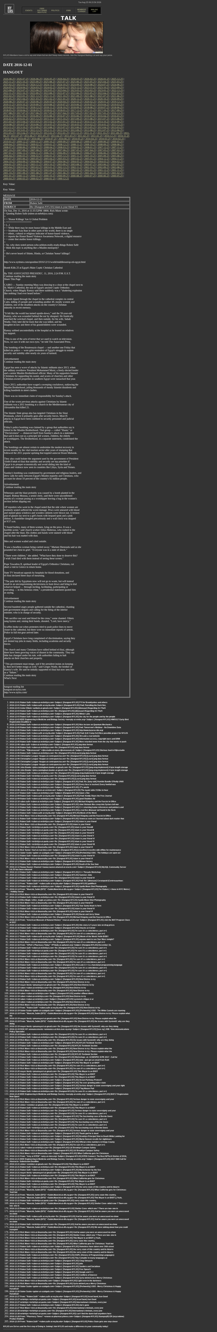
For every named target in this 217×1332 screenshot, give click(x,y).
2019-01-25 (22, 107)
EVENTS (28, 10)
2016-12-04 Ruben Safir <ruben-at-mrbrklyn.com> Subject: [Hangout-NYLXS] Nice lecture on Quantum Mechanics (61, 724)
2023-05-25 (49, 90)
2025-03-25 (117, 81)
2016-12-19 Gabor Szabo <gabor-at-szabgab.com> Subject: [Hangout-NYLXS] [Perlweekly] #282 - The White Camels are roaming (67, 1010)
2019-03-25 (117, 104)
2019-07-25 (63, 104)
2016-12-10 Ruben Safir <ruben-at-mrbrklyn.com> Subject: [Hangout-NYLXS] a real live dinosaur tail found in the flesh (62, 810)
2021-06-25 (117, 96)
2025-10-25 (22, 81)
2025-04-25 (103, 81)
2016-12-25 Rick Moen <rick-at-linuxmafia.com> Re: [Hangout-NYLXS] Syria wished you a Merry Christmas (58, 1283)
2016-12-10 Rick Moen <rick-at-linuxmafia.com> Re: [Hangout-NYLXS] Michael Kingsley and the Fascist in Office (60, 816)
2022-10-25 (22, 93)
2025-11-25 (9, 81)
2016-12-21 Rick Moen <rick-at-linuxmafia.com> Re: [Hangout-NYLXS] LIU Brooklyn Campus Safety (54, 1150)
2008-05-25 (36, 147)
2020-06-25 (36, 101)
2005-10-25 (90, 156)
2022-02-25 (9, 96)
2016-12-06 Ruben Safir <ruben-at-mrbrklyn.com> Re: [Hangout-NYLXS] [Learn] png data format (53, 753)
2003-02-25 (36, 167)
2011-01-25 (96, 136)
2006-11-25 (36, 153)
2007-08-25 (36, 150)
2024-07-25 (103, 84)
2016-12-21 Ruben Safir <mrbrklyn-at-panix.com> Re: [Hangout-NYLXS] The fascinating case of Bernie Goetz (59, 1128)
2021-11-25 (49, 96)
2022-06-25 (76, 93)
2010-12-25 (110, 136)
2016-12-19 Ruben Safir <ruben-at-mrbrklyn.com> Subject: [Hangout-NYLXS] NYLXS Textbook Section (56, 1043)
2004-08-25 (36, 161)
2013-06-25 (76, 127)
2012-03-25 (36, 133)
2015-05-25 (9, 121)
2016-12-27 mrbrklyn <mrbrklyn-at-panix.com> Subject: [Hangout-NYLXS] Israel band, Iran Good (53, 1299)
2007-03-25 (103, 150)
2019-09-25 (36, 104)
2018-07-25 (103, 107)
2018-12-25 (36, 107)
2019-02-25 (9, 107)
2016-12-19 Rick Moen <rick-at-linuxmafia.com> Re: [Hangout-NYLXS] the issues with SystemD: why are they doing (62, 1040)
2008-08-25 (117, 144)
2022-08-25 (49, 93)
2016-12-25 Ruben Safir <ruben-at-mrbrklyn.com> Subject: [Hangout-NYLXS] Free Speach (50, 1269)
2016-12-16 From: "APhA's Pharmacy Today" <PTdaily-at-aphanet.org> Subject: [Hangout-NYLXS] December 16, (60, 945)
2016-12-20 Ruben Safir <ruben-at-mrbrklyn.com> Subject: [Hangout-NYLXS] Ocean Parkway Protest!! (56, 1080)
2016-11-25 (9, 116)
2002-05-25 (36, 170)
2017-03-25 (76, 113)
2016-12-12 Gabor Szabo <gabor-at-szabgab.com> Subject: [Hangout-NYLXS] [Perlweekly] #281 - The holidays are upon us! (65, 853)
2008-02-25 (76, 147)
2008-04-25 (49, 147)
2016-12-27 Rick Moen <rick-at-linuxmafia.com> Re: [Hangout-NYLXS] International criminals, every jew (56, 1308)
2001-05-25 (76, 173)
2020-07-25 (22, 101)
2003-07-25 (90, 164)
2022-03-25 (117, 93)
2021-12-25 (36, 96)
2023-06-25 (36, 90)
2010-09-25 (24, 138)
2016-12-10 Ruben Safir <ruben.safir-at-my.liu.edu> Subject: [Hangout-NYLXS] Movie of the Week (53, 813)
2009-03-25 (22, 144)
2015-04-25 (22, 121)
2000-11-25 (36, 175)
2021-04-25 (22, 99)
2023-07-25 (22, 90)
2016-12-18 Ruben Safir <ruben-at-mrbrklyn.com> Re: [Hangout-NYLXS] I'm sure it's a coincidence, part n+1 (58, 948)
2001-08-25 (36, 173)
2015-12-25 (36, 118)
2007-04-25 (90, 150)
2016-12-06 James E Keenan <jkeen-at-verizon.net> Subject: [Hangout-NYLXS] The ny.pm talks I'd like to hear (59, 790)
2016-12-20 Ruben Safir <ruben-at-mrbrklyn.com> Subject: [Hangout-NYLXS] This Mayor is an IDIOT (54, 1063)
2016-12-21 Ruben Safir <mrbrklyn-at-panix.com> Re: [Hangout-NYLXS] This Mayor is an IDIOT (52, 1181)
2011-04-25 (56, 136)
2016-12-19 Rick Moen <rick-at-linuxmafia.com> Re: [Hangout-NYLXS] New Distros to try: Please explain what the (61, 1048)
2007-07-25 (49, 150)
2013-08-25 (49, 127)
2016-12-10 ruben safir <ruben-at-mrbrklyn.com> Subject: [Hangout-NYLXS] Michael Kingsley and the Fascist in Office (63, 801)
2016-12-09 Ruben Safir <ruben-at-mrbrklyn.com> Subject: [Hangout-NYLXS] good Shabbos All (52, 799)
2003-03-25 (22, 167)
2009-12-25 (22, 141)
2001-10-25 (9, 173)
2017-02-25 (90, 113)
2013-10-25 (22, 127)
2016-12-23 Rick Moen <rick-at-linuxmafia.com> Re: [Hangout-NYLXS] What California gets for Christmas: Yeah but (61, 1244)
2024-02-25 (49, 87)
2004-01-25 (9, 164)
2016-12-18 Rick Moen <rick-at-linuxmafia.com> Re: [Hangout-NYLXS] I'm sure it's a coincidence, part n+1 (57, 942)
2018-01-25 (63, 110)
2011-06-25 (30, 136)
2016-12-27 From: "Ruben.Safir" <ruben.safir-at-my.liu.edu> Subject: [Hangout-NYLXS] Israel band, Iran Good (59, 1296)
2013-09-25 (36, 127)
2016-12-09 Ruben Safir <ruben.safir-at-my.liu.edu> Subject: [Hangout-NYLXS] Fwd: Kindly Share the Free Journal (61, 796)
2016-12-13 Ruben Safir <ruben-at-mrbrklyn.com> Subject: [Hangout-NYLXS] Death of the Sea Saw (54, 864)
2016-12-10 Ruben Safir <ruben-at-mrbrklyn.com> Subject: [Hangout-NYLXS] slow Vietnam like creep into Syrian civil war (64, 804)
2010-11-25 (123, 136)
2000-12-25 (22, 175)
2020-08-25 (9, 101)
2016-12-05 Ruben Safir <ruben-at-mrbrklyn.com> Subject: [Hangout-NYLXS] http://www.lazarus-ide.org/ (56, 730)
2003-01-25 (49, 167)
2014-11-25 (90, 121)
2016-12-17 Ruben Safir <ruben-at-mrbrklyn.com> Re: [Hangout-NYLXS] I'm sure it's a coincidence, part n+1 (58, 931)
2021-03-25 (36, 99)
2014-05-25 (49, 124)
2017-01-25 (103, 113)
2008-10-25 (90, 144)
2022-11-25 (9, 93)
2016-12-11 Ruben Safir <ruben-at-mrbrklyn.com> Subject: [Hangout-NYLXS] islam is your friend (53, 821)
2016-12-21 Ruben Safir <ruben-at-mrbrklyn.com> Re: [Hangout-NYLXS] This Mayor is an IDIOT (52, 1167)
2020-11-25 (90, 99)
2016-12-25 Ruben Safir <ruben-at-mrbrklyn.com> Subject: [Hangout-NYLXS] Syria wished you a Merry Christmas (61, 1278)
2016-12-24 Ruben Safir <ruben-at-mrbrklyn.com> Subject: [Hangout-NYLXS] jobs (46, 1263)
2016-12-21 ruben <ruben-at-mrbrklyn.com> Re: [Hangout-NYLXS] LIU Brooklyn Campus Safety (53, 1148)
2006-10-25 (49, 153)
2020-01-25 (103, 101)
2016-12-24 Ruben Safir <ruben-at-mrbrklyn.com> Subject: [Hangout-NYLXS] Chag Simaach (51, 1261)
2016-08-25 (49, 116)
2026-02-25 (90, 79)
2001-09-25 (22, 173)
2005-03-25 (63, 158)
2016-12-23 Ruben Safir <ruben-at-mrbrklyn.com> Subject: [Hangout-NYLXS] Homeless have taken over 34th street (62, 1246)
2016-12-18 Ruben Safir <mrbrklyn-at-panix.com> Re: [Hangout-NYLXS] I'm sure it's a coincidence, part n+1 (58, 951)
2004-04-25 (90, 161)
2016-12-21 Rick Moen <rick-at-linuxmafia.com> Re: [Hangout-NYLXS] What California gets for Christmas (57, 1178)
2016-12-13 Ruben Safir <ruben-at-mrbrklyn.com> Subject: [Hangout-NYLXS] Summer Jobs (51, 875)
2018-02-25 (49, 110)
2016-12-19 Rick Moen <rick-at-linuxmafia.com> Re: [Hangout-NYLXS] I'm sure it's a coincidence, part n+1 (57, 973)
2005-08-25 (117, 156)
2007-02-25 (117, 150)
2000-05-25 (117, 175)
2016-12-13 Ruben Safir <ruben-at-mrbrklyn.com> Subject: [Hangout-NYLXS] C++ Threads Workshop (55, 872)
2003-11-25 (36, 164)
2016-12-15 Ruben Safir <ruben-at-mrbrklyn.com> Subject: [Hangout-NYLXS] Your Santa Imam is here (55, 906)
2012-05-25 (9, 133)
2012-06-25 (117, 130)
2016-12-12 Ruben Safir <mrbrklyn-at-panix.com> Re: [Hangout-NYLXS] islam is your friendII (51, 827)
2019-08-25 (49, 104)
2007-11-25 (117, 147)
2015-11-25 (49, 118)
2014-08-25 (9, 124)
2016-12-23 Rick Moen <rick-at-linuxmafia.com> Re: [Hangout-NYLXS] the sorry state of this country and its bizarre (61, 1249)
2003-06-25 (103, 164)
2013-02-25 (9, 130)
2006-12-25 (22, 153)
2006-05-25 (117, 153)
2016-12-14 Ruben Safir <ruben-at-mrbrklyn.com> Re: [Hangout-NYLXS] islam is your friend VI (52, 878)
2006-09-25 (63, 153)
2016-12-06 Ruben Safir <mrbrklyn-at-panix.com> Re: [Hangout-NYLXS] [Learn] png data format (53, 776)
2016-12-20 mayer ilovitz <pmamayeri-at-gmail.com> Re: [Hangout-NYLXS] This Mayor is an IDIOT (54, 1071)
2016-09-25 (36, 116)
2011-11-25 (89, 133)
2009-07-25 (90, 141)
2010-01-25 (9, 141)
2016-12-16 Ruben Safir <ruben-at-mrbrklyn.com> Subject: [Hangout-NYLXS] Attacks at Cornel (52, 928)
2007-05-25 (76, 150)
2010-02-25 (118, 138)
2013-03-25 (117, 127)
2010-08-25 (37, 138)
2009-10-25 (49, 141)
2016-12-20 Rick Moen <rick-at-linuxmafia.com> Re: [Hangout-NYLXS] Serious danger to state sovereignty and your (62, 1099)
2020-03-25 (76, 101)
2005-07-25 (9, 158)
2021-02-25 (49, 99)
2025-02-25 (9, 84)
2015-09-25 (76, 118)
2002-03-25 (63, 170)
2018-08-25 (90, 107)
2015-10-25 (63, 118)
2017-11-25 (90, 110)
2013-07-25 (63, 127)
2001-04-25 (90, 173)
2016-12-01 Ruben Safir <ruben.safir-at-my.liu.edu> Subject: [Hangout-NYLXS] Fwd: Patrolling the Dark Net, (58, 705)
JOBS (68, 10)
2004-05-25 (76, 161)
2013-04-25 (103, 127)
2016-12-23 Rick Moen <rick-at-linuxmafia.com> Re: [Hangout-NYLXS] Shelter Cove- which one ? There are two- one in (63, 1235)
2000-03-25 (22, 178)
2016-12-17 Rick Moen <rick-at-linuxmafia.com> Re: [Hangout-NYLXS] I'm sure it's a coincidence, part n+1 (57, 933)
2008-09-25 (103, 144)
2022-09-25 (36, 93)
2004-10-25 (9, 161)
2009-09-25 (63, 141)
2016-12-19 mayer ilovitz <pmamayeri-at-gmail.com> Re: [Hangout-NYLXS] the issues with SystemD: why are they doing (64, 1026)
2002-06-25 (22, 170)
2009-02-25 (36, 144)
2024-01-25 (63, 87)
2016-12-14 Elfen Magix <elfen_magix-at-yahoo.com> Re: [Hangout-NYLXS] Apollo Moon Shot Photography (58, 900)
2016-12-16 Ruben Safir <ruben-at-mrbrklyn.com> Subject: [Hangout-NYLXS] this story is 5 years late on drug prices (62, 925)
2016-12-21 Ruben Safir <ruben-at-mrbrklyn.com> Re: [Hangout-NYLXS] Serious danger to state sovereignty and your (63, 1111)
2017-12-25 (76, 110)
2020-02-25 (90, 101)
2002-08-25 (117, 167)
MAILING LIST (94, 10)
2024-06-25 (117, 84)
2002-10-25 (90, 167)
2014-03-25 (76, 124)
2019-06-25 (76, 104)
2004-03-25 (103, 161)
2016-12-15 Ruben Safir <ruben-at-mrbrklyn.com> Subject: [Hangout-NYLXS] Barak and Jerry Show (54, 914)
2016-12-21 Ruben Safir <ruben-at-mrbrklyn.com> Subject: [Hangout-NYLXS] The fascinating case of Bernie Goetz (61, 1116)
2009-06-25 (103, 141)
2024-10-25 (63, 84)
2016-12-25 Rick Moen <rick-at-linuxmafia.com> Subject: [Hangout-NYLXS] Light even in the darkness (55, 1281)
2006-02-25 (36, 156)
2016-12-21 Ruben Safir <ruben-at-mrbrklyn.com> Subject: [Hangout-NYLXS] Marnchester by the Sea (55, 1170)
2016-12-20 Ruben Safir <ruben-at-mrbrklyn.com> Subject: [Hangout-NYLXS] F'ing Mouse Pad (52, 1088)
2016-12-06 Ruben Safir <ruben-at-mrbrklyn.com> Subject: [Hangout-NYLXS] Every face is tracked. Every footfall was (63, 784)
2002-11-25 (76, 167)
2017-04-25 (63, 113)
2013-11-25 (9, 127)
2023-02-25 (90, 90)
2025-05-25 (90, 81)
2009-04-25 (9, 144)
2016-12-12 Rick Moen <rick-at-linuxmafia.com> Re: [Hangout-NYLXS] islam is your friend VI (51, 847)
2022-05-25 (90, 93)
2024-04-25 (22, 87)
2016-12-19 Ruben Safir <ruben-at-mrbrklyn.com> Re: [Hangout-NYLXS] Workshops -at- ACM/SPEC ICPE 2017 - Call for (63, 1057)
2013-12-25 (117, 124)
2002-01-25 (90, 170)
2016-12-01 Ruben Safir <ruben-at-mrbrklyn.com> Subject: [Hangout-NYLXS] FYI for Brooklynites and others (58, 702)
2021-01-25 (63, 99)
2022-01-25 (22, 96)
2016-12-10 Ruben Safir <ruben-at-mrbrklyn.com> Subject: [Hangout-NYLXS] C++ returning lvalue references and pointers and (67, 807)
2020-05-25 (49, 101)
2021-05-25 (9, 99)
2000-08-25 (76, 175)
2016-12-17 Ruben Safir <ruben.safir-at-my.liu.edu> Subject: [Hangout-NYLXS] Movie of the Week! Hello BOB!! (59, 936)
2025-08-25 (49, 81)
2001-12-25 (103, 170)
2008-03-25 (63, 147)
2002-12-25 (63, 167)
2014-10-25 (103, 121)
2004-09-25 (22, 161)
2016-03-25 (117, 116)
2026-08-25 (9, 79)
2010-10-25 (10, 138)
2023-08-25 (9, 90)
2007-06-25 (63, 150)
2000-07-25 (90, 175)
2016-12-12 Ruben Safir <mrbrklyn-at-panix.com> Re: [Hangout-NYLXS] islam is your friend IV (52, 833)
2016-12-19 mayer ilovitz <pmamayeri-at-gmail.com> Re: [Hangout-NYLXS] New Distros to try (52, 985)
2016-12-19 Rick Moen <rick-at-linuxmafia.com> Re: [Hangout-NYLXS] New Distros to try (50, 982)
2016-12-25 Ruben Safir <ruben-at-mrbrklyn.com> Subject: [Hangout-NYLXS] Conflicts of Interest (53, 1275)
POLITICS (55, 10)
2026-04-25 (63, 79)
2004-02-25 (117, 161)
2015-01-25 (63, 121)
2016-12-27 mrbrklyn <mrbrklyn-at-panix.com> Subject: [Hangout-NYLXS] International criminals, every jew (58, 1302)
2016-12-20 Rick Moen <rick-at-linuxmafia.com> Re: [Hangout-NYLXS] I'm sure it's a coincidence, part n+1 (57, 1066)
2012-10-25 (63, 130)
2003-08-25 (76, 164)
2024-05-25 (9, 87)
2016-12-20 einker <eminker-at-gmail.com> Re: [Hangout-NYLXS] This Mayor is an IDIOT (49, 1105)
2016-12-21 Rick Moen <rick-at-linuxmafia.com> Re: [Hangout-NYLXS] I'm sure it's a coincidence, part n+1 (57, 1145)
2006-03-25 (22, 156)
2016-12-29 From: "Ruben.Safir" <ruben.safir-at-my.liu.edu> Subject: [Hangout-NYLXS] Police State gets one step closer (64, 1321)
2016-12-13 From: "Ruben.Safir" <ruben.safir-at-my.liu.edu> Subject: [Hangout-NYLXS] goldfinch (53, 883)
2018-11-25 (49, 107)
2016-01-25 (22, 118)
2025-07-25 (63, 81)
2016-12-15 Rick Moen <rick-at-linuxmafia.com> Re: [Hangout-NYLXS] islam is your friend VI (51, 903)
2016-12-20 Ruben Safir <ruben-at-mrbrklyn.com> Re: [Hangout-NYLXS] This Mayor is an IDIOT (52, 1074)
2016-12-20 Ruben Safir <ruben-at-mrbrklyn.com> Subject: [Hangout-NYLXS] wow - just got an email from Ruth (59, 1060)
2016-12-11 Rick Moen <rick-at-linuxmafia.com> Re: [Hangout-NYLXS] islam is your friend (50, 824)
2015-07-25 (103, 118)
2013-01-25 (22, 130)
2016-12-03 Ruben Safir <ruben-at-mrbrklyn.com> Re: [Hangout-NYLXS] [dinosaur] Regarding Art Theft (56, 711)
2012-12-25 (36, 130)
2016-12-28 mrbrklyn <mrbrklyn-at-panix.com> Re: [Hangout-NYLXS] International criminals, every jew (56, 1311)
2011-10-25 (103, 133)
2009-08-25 (76, 141)
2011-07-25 (16, 136)
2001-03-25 (103, 173)
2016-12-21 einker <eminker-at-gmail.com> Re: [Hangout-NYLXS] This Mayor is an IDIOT (49, 1164)
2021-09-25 (76, 96)
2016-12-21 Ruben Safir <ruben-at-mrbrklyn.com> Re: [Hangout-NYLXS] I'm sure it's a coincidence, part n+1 (58, 1113)
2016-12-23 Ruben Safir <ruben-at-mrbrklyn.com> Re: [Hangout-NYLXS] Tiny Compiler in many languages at (58, 1258)
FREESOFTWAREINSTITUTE (42, 10)
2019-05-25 (90, 104)
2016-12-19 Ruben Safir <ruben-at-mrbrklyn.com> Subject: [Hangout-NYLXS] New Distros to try (53, 979)
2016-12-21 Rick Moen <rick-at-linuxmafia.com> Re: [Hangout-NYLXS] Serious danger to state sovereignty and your (62, 1130)
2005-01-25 (90, 158)
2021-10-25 (63, 96)
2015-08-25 (90, 118)
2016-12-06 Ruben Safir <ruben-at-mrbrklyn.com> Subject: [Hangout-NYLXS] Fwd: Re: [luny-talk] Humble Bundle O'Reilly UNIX (67, 781)
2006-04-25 (9, 156)
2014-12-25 (76, 121)
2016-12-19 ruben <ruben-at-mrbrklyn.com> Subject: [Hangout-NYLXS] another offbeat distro (51, 993)
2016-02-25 (9, 118)
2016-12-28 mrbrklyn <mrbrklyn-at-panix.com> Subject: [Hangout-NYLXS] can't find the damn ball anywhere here (60, 1314)
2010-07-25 (51, 138)
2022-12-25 (117, 90)
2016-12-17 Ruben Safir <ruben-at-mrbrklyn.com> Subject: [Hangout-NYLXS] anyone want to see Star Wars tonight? (62, 939)
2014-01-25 (103, 124)
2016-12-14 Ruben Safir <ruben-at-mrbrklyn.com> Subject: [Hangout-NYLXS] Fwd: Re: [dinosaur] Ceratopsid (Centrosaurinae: (66, 881)
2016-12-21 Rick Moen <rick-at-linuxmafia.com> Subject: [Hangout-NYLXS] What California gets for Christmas (59, 1153)
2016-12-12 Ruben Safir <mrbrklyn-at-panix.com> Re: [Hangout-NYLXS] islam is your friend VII (52, 844)
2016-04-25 (103, 116)
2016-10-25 (22, 116)
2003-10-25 (49, 164)
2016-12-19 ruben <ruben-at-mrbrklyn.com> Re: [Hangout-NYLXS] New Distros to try (48, 988)
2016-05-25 (90, 116)
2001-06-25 (63, 173)
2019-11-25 (9, 104)
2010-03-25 (105, 138)
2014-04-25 (63, 124)
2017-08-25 (9, 113)
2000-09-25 (63, 175)
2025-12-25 (117, 79)
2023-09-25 (117, 87)
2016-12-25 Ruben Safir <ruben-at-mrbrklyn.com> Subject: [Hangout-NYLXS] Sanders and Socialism (55, 1266)
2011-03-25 (70, 136)
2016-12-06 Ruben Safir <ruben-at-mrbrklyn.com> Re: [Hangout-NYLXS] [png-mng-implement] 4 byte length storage (62, 773)
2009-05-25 (117, 141)
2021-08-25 (90, 96)
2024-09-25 (76, 84)
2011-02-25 (83, 136)
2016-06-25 (76, 116)
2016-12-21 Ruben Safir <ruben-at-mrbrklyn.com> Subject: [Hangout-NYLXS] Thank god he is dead (54, 1133)
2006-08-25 (76, 153)
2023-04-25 (63, 90)
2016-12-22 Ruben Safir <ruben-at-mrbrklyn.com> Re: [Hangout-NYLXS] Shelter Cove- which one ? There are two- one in (64, 1208)
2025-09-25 (36, 81)
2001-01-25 (9, 175)
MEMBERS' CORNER (81, 10)
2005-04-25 (49, 158)
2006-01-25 (49, 156)
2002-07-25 (9, 170)
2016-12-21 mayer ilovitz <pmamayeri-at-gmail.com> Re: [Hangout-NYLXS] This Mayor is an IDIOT (54, 1173)
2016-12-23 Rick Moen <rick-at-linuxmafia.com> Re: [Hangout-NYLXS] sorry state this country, (52, 1241)
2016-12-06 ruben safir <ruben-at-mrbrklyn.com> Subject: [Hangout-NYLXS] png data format (51, 744)
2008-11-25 (76, 144)
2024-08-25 (90, 84)
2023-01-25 (103, 90)
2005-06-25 (22, 158)
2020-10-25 (103, 99)
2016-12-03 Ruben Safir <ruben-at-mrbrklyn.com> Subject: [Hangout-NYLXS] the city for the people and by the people (62, 717)
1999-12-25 (63, 178)
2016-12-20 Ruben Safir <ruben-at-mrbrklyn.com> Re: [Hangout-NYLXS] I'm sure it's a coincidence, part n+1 (58, 1091)
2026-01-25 (103, 79)
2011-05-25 (43, 136)
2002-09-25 (103, 167)
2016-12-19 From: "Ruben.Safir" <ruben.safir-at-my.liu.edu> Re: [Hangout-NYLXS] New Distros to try (55, 1008)
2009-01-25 (49, 144)
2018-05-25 (9, 110)
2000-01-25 (49, 178)
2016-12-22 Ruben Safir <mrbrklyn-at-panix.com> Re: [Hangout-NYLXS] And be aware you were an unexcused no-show (63, 1224)
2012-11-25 (49, 130)
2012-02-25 (49, 133)
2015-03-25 (36, 121)
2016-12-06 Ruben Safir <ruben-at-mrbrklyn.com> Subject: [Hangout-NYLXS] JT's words (49, 787)
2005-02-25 (76, 158)
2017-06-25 (36, 113)
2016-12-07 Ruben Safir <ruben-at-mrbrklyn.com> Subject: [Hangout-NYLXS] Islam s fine (50, 793)
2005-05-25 (36, 158)
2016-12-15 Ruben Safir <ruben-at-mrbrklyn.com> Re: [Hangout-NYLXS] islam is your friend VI (52, 908)
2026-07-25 (22, 79)
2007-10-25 (9, 150)
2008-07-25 (9, 147)
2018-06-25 (117, 107)
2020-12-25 (76, 99)
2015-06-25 (117, 118)
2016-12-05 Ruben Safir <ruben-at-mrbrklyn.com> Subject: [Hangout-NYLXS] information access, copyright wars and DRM (65, 739)
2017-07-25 (22, 113)
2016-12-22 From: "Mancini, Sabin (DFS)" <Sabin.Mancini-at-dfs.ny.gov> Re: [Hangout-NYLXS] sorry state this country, (63, 1195)
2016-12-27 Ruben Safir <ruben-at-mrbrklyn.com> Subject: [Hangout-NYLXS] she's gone (49, 1305)
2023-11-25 (90, 87)
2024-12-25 (36, 84)
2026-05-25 (49, 79)
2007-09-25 (22, 150)
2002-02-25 (76, 170)
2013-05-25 (90, 127)
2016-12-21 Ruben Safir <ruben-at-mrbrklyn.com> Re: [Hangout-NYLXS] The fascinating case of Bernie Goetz (59, 1122)
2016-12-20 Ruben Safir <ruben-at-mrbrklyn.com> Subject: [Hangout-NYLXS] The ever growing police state (58, 1083)
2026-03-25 (76, 79)
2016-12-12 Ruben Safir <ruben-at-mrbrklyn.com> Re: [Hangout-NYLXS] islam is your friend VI (52, 838)
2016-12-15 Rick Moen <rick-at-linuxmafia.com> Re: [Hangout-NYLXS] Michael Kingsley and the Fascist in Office (60, 917)
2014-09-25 (117, 121)
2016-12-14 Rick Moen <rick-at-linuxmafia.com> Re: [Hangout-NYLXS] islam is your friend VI (51, 894)
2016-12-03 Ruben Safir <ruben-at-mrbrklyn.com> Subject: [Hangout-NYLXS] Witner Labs (50, 714)
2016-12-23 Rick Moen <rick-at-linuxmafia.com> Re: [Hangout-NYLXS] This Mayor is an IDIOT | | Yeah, (55, 1238)
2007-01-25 (9, 153)
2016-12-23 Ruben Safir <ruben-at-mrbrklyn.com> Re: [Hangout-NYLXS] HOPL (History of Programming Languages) (62, 1255)
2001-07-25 (49, 173)
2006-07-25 (90, 153)
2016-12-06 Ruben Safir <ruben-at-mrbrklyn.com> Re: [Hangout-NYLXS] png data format (49, 747)
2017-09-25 (117, 110)
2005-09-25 (103, 156)
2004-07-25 (49, 161)
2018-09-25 (76, 107)
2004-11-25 (117, 158)
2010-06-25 (64, 138)
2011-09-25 (116, 133)
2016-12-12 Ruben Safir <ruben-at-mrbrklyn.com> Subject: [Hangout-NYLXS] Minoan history (51, 861)
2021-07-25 (103, 96)
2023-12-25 (76, 87)
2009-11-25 (36, 141)
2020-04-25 (63, 101)
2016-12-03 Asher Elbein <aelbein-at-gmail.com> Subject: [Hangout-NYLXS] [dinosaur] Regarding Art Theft (58, 708)
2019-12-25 (117, 101)
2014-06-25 (36, 124)
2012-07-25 (103, 130)
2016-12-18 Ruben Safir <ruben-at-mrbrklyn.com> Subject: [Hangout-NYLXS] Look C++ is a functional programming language (66, 965)
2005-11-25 (76, 156)
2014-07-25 (22, 124)
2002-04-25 (49, 170)
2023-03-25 (76, 90)
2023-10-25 (103, 87)
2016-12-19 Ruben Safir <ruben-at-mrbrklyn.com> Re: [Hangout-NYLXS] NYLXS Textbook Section (53, 1046)
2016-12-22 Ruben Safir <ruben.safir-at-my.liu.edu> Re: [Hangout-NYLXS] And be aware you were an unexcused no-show (64, 1216)
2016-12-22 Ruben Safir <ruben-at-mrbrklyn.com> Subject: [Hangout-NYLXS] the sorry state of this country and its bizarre (64, 1187)
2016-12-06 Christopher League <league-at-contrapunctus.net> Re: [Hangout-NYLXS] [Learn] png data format (59, 756)
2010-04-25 (91, 138)
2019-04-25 (103, 104)
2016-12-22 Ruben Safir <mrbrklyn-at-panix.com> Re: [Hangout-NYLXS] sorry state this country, (53, 1200)
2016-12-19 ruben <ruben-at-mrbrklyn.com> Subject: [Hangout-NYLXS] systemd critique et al (51, 999)
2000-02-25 (36, 178)
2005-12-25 (63, 156)
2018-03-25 (36, 110)
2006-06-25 (103, 153)
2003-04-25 (9, 167)
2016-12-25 (117, 113)
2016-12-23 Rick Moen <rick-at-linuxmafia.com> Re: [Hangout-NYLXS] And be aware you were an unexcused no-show (63, 1232)
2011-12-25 (76, 133)
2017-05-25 (49, 113)
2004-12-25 (103, 158)
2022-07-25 (63, 93)
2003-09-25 (63, 164)
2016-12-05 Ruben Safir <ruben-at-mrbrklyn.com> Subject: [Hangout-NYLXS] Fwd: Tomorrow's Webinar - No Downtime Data (65, 727)
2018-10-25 (63, 107)
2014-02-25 (90, 124)
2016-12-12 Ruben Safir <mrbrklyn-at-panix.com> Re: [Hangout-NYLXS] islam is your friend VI (52, 841)
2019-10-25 (22, 104)
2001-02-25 (117, 173)
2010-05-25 (78, 138)
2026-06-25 (36, 79)
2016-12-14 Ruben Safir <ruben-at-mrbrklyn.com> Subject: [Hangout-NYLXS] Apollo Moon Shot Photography (58, 886)
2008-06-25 (22, 147)
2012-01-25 (63, 133)
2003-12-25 (22, 164)
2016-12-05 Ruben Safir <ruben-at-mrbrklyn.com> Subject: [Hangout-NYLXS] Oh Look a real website (55, 736)
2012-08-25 (90, 130)
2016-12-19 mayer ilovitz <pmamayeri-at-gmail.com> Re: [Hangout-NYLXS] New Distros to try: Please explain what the (63, 1018)
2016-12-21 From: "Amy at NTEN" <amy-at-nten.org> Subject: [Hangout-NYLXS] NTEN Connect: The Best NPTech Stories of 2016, (68, 1156)
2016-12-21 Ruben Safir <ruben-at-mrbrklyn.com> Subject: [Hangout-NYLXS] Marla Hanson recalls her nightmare (61, 1139)
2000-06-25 (103, 175)
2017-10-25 (103, 110)
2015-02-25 (49, 121)
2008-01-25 (90, 147)
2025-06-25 (76, 81)
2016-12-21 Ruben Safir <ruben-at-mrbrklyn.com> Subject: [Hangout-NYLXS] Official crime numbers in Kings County (62, 1142)
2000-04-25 (9, 178)
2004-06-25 (63, 161)
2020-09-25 (117, 99)
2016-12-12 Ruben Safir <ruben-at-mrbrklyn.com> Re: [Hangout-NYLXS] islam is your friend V (52, 836)
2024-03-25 (36, 87)
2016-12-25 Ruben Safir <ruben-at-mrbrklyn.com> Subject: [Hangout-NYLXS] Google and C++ (52, 1272)
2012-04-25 (22, 133)
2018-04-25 (22, 110)
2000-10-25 (49, 175)
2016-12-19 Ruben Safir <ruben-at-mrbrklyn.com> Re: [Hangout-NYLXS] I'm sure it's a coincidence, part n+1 (58, 1034)
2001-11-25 (117, 170)
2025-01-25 (22, 84)
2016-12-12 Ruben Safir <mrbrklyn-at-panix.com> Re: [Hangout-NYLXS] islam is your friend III (52, 830)
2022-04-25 (103, 93)
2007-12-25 (103, 147)
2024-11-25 (49, 84)
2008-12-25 (63, 144)
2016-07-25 (63, 116)
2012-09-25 (76, 130)
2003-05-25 (117, 164)
